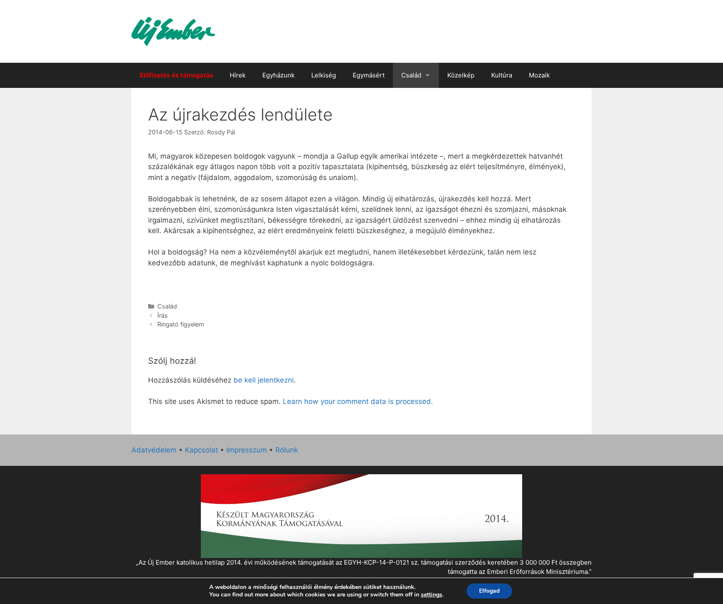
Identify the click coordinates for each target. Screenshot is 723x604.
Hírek (238, 75)
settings (431, 595)
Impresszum (246, 450)
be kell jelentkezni (263, 380)
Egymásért (369, 75)
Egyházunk (278, 75)
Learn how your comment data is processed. (358, 401)
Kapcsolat (201, 450)
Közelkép (460, 75)
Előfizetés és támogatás (176, 75)
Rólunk (286, 450)
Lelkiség (323, 75)
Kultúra (501, 75)
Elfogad (489, 591)
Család (411, 75)
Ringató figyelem (180, 324)
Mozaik (539, 75)
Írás (162, 315)
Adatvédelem (154, 450)
